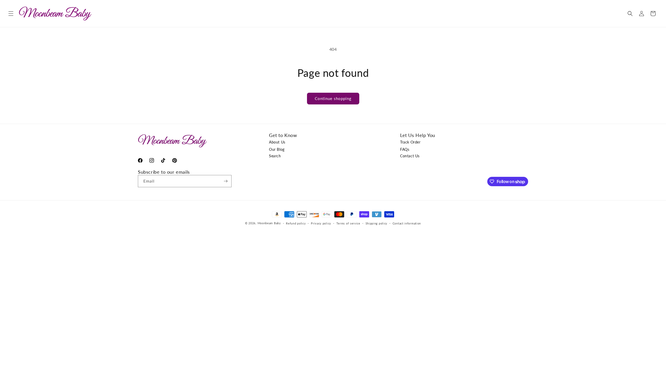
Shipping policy (377, 223)
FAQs (404, 149)
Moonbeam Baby (269, 223)
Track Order (410, 142)
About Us (277, 142)
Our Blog (277, 149)
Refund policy (296, 223)
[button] (11, 13)
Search (275, 156)
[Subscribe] (225, 181)
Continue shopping (333, 98)
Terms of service (348, 223)
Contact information (407, 223)
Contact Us (410, 156)
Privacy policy (321, 223)
